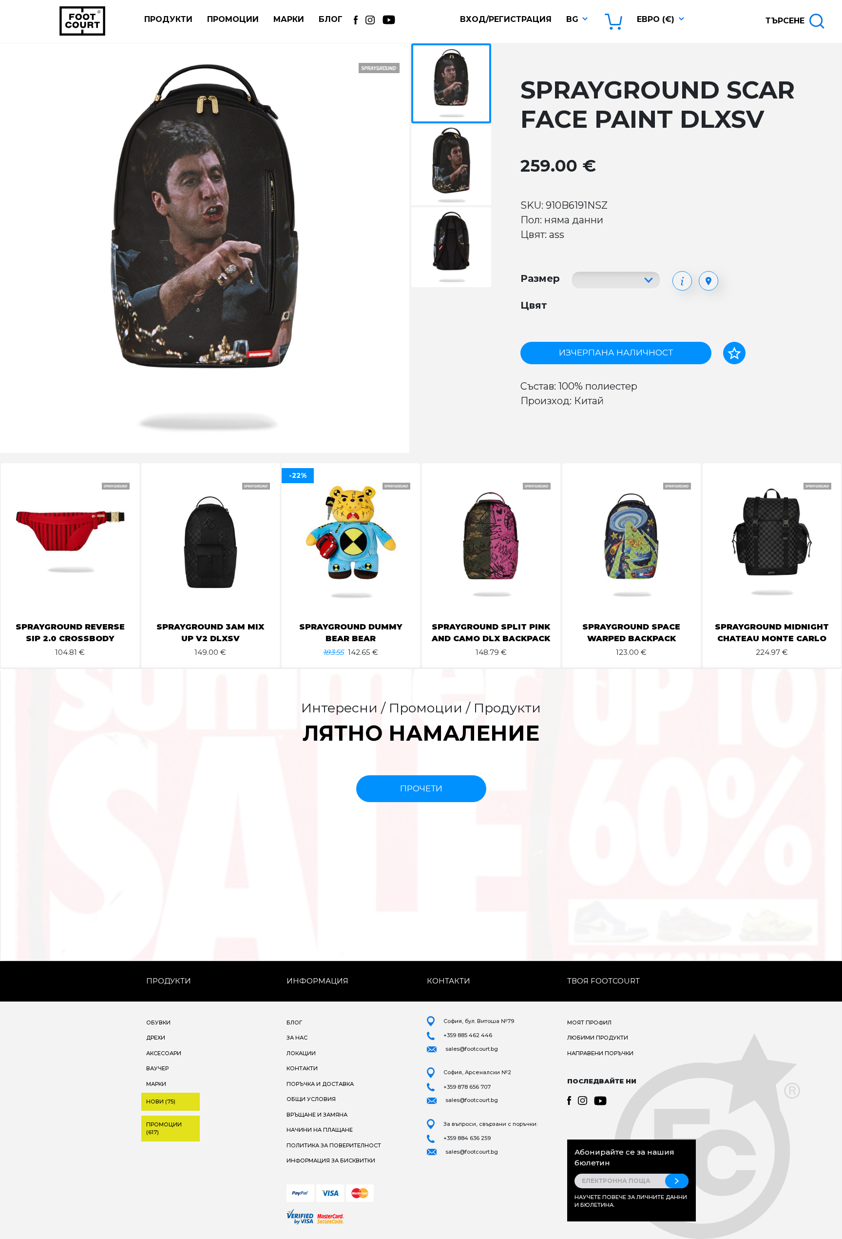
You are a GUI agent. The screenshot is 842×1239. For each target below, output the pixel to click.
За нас (297, 1037)
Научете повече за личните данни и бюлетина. (630, 1201)
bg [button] (572, 19)
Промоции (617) (164, 1128)
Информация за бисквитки (331, 1160)
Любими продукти (597, 1037)
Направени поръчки (600, 1053)
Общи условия (311, 1099)
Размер (540, 278)
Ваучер (157, 1068)
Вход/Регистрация (506, 19)
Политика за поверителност (334, 1145)
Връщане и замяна (317, 1114)
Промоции (233, 19)
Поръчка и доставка (320, 1084)
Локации (301, 1053)
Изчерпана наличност (616, 352)
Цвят (533, 305)
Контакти (302, 1068)
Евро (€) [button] (655, 19)
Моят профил (589, 1022)
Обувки (158, 1022)
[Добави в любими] (734, 353)
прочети (421, 788)
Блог (331, 19)
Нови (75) (160, 1101)
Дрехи (155, 1037)
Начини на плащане (320, 1129)
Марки (288, 19)
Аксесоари (163, 1053)
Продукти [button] (168, 19)
